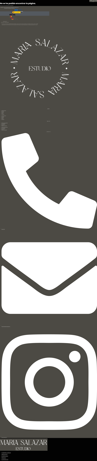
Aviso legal (3, 124)
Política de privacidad (5, 127)
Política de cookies (4, 125)
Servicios (3, 111)
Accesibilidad (3, 123)
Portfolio (3, 112)
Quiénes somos (4, 110)
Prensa (2, 113)
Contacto (3, 114)
